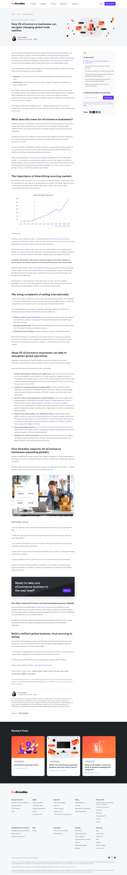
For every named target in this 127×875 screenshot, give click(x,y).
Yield (12, 811)
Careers (77, 842)
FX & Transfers (15, 808)
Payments (99, 813)
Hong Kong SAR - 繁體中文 (19, 674)
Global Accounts (16, 805)
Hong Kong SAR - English (61, 671)
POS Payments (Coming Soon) (62, 814)
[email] (99, 112)
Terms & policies (79, 836)
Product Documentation (61, 831)
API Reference (58, 833)
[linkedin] (96, 112)
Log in (101, 4)
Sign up (66, 590)
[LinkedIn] (115, 858)
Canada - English (37, 671)
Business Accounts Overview (19, 802)
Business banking (28, 14)
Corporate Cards (37, 805)
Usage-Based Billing (81, 811)
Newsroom (99, 836)
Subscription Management (82, 808)
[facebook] (91, 112)
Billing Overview (79, 802)
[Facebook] (109, 858)
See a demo (110, 4)
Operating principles (81, 833)
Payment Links (58, 811)
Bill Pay (35, 811)
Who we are (78, 831)
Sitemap (36, 858)
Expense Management (39, 808)
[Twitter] (112, 858)
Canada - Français (48, 671)
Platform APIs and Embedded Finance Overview (104, 803)
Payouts (98, 819)
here (71, 862)
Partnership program (81, 845)
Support (98, 842)
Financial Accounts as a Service (20, 831)
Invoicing (77, 805)
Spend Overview (37, 802)
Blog (19, 14)
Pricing (53, 4)
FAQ (97, 839)
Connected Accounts (102, 807)
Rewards (77, 848)
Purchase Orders (37, 814)
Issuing (98, 822)
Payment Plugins (58, 808)
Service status (100, 848)
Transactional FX (101, 816)
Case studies (100, 833)
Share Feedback (101, 845)
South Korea (31, 674)
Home (13, 14)
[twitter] (94, 112)
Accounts (99, 810)
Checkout (57, 805)
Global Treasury (15, 833)
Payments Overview (59, 802)
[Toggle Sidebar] (85, 53)
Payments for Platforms (18, 836)
